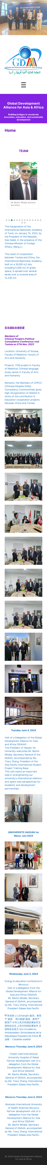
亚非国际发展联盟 (15, 327)
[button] (6, 220)
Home (10, 130)
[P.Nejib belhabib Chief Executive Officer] (23, 181)
